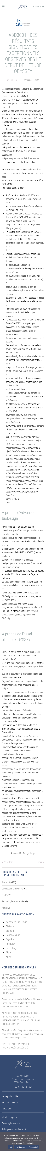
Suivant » (40, 862)
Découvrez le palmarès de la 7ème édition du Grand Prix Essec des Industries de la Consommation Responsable (22, 1003)
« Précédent (7, 862)
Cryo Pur (10, 939)
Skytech (10, 952)
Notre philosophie (10, 1096)
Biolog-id (10, 930)
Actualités (28, 80)
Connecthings (13, 935)
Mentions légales (9, 1117)
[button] (3, 6)
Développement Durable (12, 888)
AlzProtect (11, 926)
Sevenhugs (11, 948)
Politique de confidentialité (14, 1129)
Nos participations (10, 1102)
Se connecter (38, 6)
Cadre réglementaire (11, 1123)
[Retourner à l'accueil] (23, 6)
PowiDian (10, 943)
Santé (36, 80)
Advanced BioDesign (20, 853)
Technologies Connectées (13, 901)
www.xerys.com (32, 842)
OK (10, 1147)
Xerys (32, 853)
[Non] (43, 1141)
